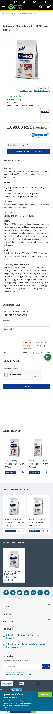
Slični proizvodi (12, 431)
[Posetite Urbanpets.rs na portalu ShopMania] (16, 689)
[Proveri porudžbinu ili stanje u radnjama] (47, 357)
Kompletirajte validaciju (10, 368)
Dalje (26, 386)
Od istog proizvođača (16, 489)
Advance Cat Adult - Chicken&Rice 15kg (39, 519)
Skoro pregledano (14, 542)
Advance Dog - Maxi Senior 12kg (39, 460)
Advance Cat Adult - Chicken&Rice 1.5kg (15, 519)
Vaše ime (6, 321)
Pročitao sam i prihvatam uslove (18, 673)
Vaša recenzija (7, 329)
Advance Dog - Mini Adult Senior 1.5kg (14, 571)
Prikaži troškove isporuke (28, 151)
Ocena (5, 352)
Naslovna (5, 13)
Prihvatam (45, 694)
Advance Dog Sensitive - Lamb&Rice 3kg (15, 460)
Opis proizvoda (11, 160)
